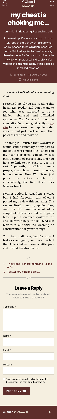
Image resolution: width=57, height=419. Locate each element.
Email (7, 350)
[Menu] (52, 1)
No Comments (30, 79)
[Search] (5, 1)
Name (7, 336)
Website (7, 364)
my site (9, 59)
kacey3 (21, 74)
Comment (9, 306)
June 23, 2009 (40, 74)
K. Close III (29, 1)
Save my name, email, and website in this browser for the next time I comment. (27, 380)
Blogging (28, 6)
